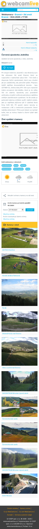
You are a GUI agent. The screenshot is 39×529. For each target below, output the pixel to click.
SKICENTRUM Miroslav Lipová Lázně (15, 393)
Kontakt (9, 515)
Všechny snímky (8, 214)
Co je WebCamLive (10, 512)
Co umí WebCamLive (26, 512)
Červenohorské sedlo (10, 419)
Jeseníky (23, 165)
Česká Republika (18, 169)
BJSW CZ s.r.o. (20, 524)
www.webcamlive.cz (10, 521)
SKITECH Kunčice (8, 250)
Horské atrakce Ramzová (11, 276)
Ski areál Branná (6, 165)
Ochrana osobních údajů (23, 515)
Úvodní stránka (12, 508)
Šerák (4, 308)
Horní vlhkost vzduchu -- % (29, 49)
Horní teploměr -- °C (31, 44)
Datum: (5, 210)
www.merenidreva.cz (14, 526)
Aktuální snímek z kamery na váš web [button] (18, 195)
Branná (18, 14)
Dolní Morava (7, 496)
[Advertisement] (20, 188)
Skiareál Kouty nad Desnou (11, 333)
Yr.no (30, 526)
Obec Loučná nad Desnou (11, 368)
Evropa (28, 169)
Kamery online (25, 508)
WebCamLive (19, 4)
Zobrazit (30, 210)
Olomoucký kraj (6, 169)
